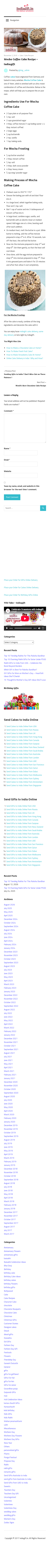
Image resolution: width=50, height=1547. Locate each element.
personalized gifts (11, 1450)
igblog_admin (23, 70)
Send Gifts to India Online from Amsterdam (24, 861)
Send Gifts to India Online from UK (20, 812)
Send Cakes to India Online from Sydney (22, 778)
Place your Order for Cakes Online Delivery (21, 587)
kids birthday (9, 1410)
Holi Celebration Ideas (13, 1399)
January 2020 (9, 1121)
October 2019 (10, 1132)
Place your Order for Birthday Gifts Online (21, 594)
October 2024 (10, 922)
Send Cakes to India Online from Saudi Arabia (24, 750)
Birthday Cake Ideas (12, 1276)
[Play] (7, 628)
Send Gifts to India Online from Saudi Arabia (24, 830)
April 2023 (8, 980)
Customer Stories (11, 1323)
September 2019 (11, 1136)
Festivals (8, 1352)
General (7, 1366)
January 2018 (9, 1208)
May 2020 (8, 1107)
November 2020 (11, 1085)
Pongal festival (10, 1457)
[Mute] (39, 628)
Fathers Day (9, 1345)
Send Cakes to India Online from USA (21, 726)
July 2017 (8, 1230)
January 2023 (9, 991)
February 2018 (10, 1204)
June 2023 (8, 973)
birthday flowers (11, 1283)
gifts (6, 1370)
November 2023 (11, 955)
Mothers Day (9, 1432)
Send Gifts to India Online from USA (21, 805)
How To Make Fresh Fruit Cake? (19, 351)
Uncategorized (10, 1497)
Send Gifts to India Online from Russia (22, 809)
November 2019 (11, 1128)
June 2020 (8, 1103)
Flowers (7, 1356)
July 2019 (8, 1143)
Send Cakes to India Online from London (22, 757)
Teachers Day (9, 1489)
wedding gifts (9, 1515)
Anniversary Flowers (12, 1251)
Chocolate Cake (10, 1312)
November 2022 (11, 998)
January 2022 (9, 1034)
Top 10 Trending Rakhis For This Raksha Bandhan (24, 655)
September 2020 (11, 1092)
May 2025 (8, 911)
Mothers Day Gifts (11, 1439)
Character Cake (10, 1301)
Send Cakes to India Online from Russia (22, 729)
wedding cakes (10, 1511)
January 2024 (9, 948)
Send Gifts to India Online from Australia (22, 833)
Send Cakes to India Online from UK (20, 733)
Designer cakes (10, 1327)
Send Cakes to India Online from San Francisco (25, 764)
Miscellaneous (10, 1428)
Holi (5, 1395)
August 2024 (9, 930)
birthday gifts (9, 1287)
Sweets (7, 1486)
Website (7, 471)
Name (7, 448)
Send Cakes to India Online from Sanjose (22, 743)
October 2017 (10, 1219)
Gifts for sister (10, 1385)
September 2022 (11, 1005)
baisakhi (7, 1258)
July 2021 (8, 1056)
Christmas (8, 1316)
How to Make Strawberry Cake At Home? (23, 354)
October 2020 (10, 1089)
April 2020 (8, 1110)
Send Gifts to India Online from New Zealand (24, 826)
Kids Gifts (8, 1413)
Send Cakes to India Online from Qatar (22, 768)
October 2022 (10, 1002)
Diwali (6, 1330)
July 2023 (8, 969)
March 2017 (9, 1233)
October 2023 (10, 958)
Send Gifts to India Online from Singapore (23, 865)
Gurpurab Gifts (10, 1392)
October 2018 (10, 1176)
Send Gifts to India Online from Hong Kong (23, 816)
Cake (21, 55)
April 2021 (8, 1067)
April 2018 (8, 1197)
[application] (25, 619)
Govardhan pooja (11, 1388)
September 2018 (11, 1179)
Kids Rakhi (8, 1417)
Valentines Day (10, 1508)
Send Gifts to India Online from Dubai (21, 851)
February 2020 (10, 1118)
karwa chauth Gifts (12, 1403)
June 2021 (8, 1060)
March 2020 (9, 1114)
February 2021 (10, 1074)
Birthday (7, 1269)
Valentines (8, 1504)
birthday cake (9, 1272)
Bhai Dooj (8, 1265)
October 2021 (10, 1045)
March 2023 (9, 984)
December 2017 (10, 1212)
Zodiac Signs (9, 1522)
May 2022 (8, 1020)
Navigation (14, 20)
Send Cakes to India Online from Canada (22, 740)
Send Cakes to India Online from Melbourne (24, 775)
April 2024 (8, 940)
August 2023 (9, 966)
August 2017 (9, 1226)
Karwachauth (9, 1406)
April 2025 (8, 915)
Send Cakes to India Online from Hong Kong (24, 736)
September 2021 (11, 1049)
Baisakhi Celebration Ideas (15, 1262)
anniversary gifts (11, 1254)
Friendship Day (10, 1359)
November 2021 (11, 1042)
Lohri (6, 1424)
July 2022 (8, 1013)
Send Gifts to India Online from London (22, 837)
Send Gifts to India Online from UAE (21, 840)
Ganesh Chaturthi (11, 1363)
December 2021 (10, 1038)
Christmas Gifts (10, 1319)
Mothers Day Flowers (13, 1435)
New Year (8, 1442)
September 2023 (11, 962)
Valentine (8, 1500)
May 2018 (8, 1194)
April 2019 (8, 1154)
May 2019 (8, 1150)
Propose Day (9, 1461)
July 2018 (8, 1186)
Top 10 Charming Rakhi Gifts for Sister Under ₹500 (25, 659)
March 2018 (9, 1201)
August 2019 (9, 1139)
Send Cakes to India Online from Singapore (23, 785)
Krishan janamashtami (13, 1421)
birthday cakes (10, 1280)
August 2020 (9, 1096)
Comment (9, 410)
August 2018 (9, 1183)
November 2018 (11, 1172)
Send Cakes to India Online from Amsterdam (24, 781)
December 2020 (10, 1081)
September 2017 (11, 1223)
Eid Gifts (7, 1341)
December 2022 (10, 995)
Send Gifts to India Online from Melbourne (23, 854)
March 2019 (9, 1157)
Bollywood (8, 1290)
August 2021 (9, 1053)
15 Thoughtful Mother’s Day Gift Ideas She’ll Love (25, 679)
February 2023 (10, 987)
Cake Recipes (29, 55)
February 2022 (10, 1031)
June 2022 (8, 1016)
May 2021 (8, 1063)
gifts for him (9, 1381)
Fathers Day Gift (11, 1348)
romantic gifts (9, 1471)
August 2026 (9, 904)
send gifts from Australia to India (17, 1479)
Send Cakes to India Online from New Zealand (25, 747)
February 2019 (10, 1161)
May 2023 (8, 977)
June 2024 (8, 937)
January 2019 (9, 1165)
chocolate (8, 1305)
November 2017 (11, 1215)
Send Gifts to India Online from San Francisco (24, 844)
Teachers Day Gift (11, 1493)
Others (7, 1446)
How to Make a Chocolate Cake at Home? (23, 347)
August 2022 (9, 1009)
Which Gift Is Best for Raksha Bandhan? (20, 669)
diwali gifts (8, 1334)
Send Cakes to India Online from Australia (23, 754)
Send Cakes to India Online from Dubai (22, 771)
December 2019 (10, 1125)
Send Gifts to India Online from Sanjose (22, 823)
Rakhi (6, 1464)
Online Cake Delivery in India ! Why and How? (24, 358)
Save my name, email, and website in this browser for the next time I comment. (21, 488)
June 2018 (8, 1190)
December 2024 (10, 919)
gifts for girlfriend (11, 1374)
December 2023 (10, 951)
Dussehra (8, 1338)
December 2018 (10, 1168)
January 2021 (9, 1078)
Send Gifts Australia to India (15, 1475)
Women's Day (9, 1518)
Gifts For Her (9, 1377)
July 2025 (8, 908)
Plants (6, 1453)
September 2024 (11, 926)
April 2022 (8, 1024)
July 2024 (8, 933)
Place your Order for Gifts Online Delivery (21, 580)
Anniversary (8, 1247)
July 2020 (8, 1100)
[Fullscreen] (43, 628)
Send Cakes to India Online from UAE (21, 761)
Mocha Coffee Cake (32, 80)
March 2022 (9, 1027)
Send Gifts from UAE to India (16, 1482)
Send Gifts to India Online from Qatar (21, 847)
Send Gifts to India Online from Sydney (22, 858)
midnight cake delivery (29, 331)
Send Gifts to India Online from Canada (22, 819)
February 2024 (10, 944)
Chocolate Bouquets (12, 1309)
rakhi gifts (8, 1468)
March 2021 (9, 1071)
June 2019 (8, 1147)
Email (7, 459)
